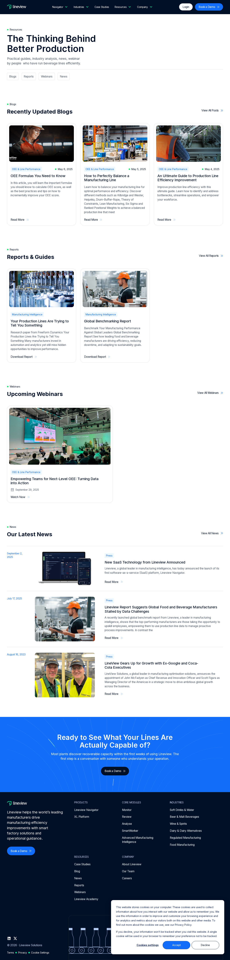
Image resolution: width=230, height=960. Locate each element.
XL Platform (81, 816)
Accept (176, 945)
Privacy (22, 952)
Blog (77, 871)
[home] (16, 7)
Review (127, 816)
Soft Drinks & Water (182, 810)
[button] (60, 7)
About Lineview (131, 864)
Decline (205, 945)
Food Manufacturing (182, 844)
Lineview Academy (86, 899)
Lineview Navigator (86, 810)
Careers (127, 878)
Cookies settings (148, 945)
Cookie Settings (40, 952)
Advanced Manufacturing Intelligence (137, 840)
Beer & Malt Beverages (184, 816)
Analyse (127, 823)
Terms (10, 952)
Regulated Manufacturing (185, 837)
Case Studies (102, 7)
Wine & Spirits (178, 823)
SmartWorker (130, 830)
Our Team (128, 871)
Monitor (127, 810)
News (78, 878)
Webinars (80, 892)
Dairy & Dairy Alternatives (186, 830)
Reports (79, 885)
